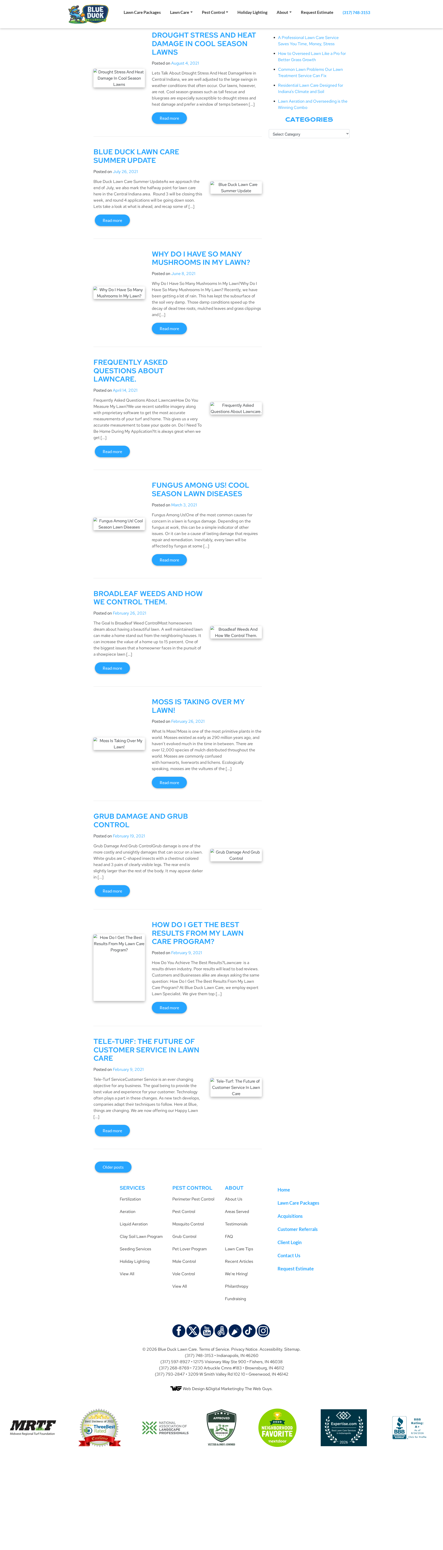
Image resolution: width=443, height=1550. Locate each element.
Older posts (113, 1167)
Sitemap (292, 1349)
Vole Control (183, 1273)
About (282, 12)
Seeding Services (135, 1248)
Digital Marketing (223, 1388)
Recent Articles (239, 1261)
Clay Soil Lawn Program (141, 1236)
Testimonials (236, 1224)
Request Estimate (317, 12)
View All (127, 1273)
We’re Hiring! (236, 1273)
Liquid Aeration (134, 1224)
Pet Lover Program (189, 1248)
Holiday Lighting (252, 12)
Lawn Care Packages (142, 12)
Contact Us (289, 1255)
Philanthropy (236, 1286)
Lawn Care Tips (239, 1248)
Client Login (290, 1242)
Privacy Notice (244, 1349)
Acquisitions (290, 1216)
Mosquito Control (188, 1224)
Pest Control (213, 12)
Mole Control (184, 1261)
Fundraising (235, 1298)
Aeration (127, 1211)
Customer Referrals (298, 1229)
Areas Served (237, 1211)
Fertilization (130, 1199)
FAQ (229, 1236)
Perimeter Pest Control (193, 1199)
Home (284, 1189)
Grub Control (184, 1236)
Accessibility (271, 1349)
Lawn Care (179, 12)
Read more (169, 118)
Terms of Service (214, 1349)
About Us (233, 1199)
